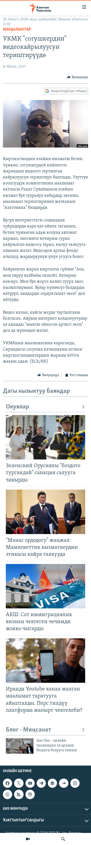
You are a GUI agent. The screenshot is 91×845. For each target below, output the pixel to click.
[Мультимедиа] (28, 839)
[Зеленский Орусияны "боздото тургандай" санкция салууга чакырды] (45, 437)
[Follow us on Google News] (52, 783)
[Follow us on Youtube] (30, 783)
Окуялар (17, 407)
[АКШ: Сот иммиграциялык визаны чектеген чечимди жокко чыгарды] (45, 586)
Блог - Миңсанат (28, 730)
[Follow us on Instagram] (75, 783)
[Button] (77, 77)
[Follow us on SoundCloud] (63, 783)
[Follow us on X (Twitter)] (18, 783)
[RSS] (18, 794)
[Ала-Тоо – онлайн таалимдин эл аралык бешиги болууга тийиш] (19, 746)
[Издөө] (63, 839)
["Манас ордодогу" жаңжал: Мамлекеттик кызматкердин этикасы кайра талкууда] (45, 512)
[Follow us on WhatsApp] (7, 794)
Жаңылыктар (17, 30)
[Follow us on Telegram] (41, 783)
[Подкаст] (30, 794)
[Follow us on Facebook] (7, 783)
